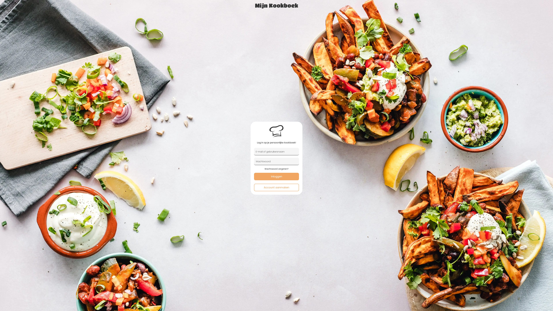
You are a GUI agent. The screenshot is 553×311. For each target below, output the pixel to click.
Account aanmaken (276, 187)
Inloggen (276, 176)
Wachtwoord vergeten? (276, 168)
